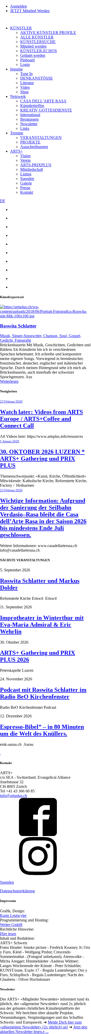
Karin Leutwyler (13, 915)
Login (25, 64)
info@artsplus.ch (13, 795)
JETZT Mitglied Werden (30, 11)
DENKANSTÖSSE (36, 78)
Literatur (27, 83)
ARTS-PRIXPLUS (35, 165)
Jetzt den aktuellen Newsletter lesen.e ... (43, 1029)
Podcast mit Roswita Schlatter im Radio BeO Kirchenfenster (43, 693)
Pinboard (27, 60)
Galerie (26, 183)
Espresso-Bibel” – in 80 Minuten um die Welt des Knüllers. (42, 730)
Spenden (27, 178)
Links (24, 128)
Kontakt (26, 192)
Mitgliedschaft (31, 169)
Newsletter (28, 124)
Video (25, 87)
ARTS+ (16, 151)
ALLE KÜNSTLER (37, 37)
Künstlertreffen (32, 105)
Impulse (16, 69)
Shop (24, 92)
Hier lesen (8, 934)
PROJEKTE (30, 142)
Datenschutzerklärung (17, 891)
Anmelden (18, 6)
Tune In (26, 73)
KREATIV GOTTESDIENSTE (46, 110)
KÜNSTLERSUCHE (38, 42)
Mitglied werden (33, 46)
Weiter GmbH (11, 924)
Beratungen (29, 119)
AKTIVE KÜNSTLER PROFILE (48, 32)
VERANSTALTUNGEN (41, 137)
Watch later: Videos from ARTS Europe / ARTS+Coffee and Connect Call (41, 419)
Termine (16, 133)
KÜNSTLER (21, 28)
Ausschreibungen (34, 146)
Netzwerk (18, 96)
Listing (25, 174)
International (30, 115)
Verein (25, 160)
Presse (25, 188)
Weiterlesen (9, 381)
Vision (25, 156)
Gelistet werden (32, 55)
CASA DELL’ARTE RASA (43, 101)
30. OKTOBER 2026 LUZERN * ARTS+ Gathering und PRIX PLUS (42, 458)
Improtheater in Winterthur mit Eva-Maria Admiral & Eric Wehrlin (42, 624)
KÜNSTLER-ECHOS (38, 51)
